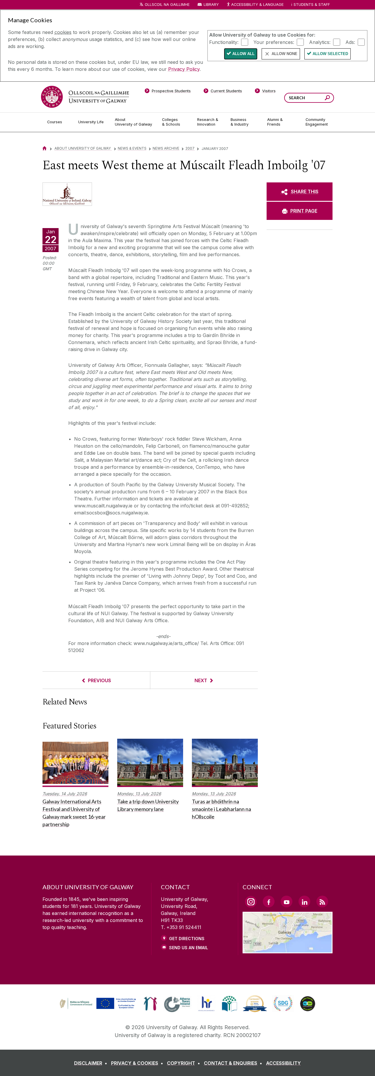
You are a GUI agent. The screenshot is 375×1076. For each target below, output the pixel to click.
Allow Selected (330, 54)
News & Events (132, 148)
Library (211, 4)
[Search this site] (327, 98)
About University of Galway (83, 148)
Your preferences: (273, 42)
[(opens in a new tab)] (98, 1008)
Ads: (350, 42)
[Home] (44, 148)
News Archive (166, 148)
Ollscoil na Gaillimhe (167, 4)
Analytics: (319, 42)
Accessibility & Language (257, 4)
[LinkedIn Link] (304, 901)
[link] (97, 1003)
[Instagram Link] (251, 902)
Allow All (243, 54)
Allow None (284, 54)
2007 (190, 148)
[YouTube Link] (286, 901)
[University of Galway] (85, 97)
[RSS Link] (322, 901)
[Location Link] (288, 950)
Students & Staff (312, 4)
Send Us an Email (188, 947)
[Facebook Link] (269, 901)
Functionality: (223, 42)
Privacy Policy (184, 69)
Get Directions (186, 938)
